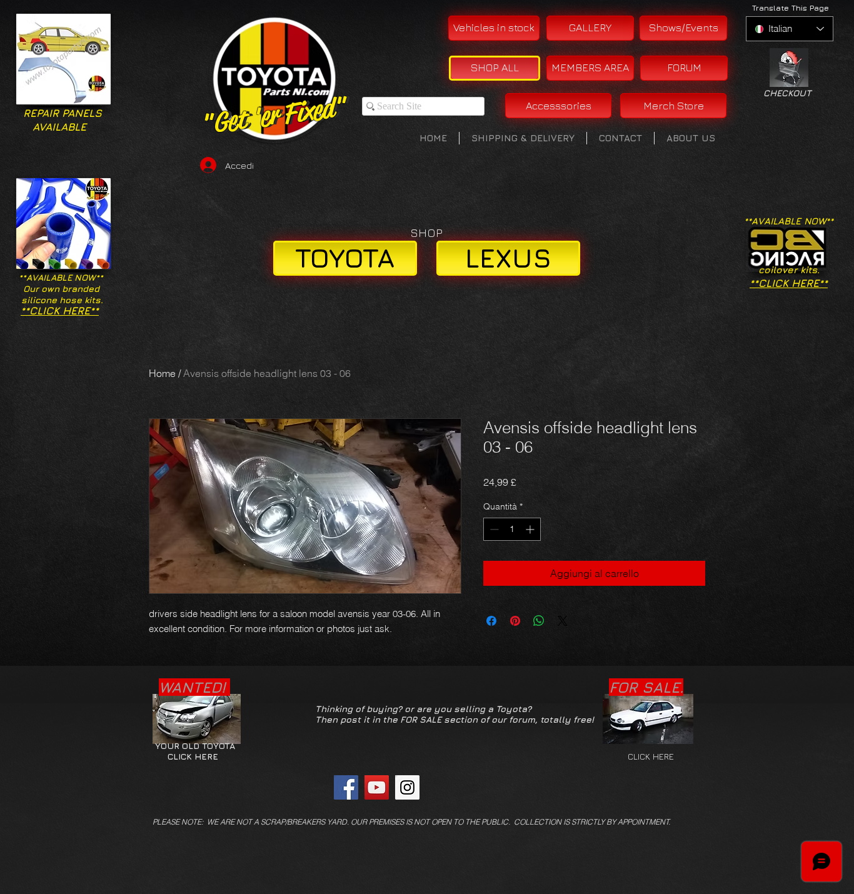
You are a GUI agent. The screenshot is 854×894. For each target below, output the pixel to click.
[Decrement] (493, 529)
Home (162, 373)
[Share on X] (562, 620)
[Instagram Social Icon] (407, 787)
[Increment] (531, 529)
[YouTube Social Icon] (376, 787)
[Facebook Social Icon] (346, 787)
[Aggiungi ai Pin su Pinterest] (515, 620)
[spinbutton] (512, 529)
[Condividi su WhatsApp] (538, 620)
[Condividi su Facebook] (491, 620)
